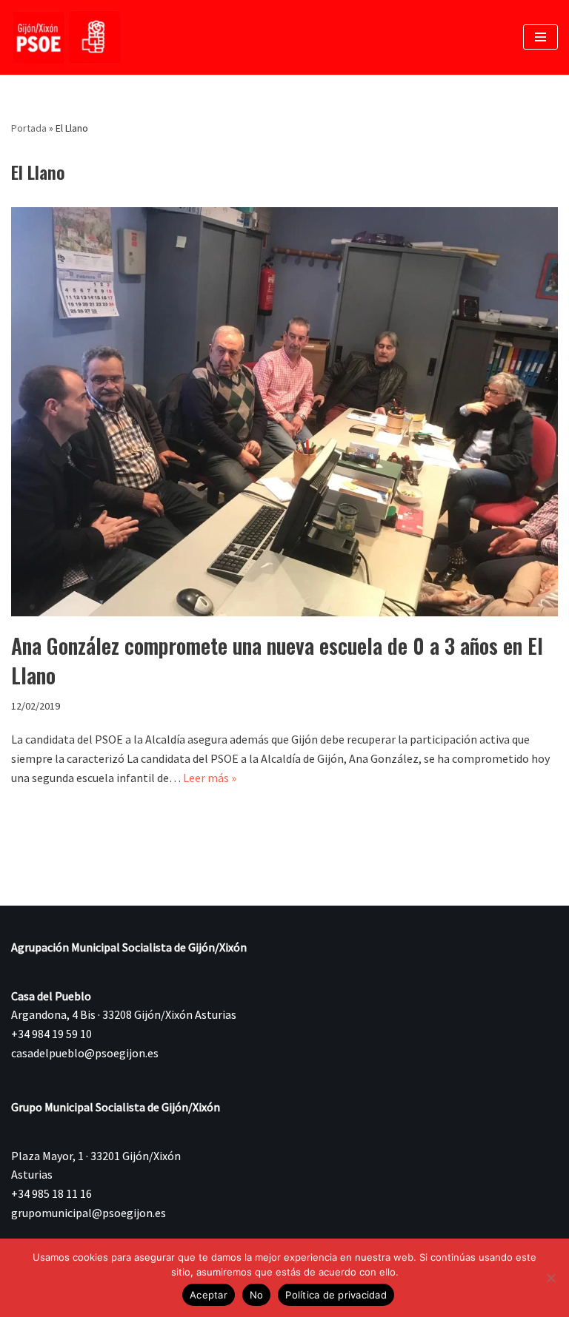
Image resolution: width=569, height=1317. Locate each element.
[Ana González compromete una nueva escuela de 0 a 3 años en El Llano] (284, 412)
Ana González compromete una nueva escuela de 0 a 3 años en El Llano (277, 660)
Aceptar (208, 1295)
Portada (29, 128)
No (257, 1295)
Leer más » (209, 777)
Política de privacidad (336, 1295)
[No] (550, 1277)
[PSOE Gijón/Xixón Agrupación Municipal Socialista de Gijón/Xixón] (66, 37)
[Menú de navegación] (540, 37)
